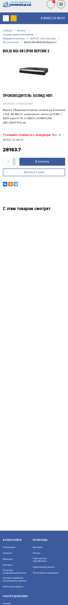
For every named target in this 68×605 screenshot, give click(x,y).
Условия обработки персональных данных (15, 579)
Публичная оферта (13, 586)
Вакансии (8, 559)
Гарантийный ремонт (44, 567)
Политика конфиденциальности (14, 571)
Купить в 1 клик (34, 172)
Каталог (21, 30)
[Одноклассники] (10, 184)
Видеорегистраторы (14, 38)
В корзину (42, 161)
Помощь (40, 539)
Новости (7, 553)
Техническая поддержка (46, 573)
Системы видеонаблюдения (18, 34)
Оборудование (15, 596)
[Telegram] (15, 184)
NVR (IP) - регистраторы (43, 38)
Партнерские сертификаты (40, 559)
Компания (12, 539)
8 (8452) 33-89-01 (53, 18)
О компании (9, 547)
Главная (7, 30)
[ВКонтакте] (5, 184)
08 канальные (11, 42)
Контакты (8, 565)
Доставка (37, 547)
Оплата (36, 553)
